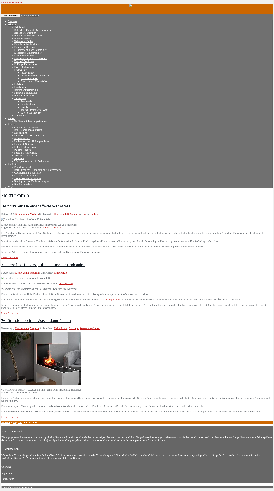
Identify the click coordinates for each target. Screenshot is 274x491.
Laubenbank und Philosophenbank (31, 141)
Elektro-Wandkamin (24, 61)
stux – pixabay (66, 283)
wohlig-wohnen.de (29, 15)
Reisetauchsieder (29, 104)
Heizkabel (19, 84)
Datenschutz (7, 479)
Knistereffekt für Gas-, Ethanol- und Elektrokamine (43, 265)
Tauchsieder (20, 98)
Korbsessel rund (22, 138)
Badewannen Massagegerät (28, 130)
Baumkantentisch (23, 167)
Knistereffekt (60, 272)
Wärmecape (20, 115)
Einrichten (13, 164)
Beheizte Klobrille (23, 41)
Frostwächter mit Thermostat (35, 75)
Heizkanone (20, 87)
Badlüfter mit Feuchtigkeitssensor (31, 121)
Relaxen (12, 124)
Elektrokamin (22, 214)
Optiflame (95, 214)
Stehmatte (19, 158)
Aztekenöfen (20, 27)
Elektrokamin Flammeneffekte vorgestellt (35, 206)
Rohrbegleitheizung (24, 95)
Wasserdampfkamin (90, 328)
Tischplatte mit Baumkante (27, 178)
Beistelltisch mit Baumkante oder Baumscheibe (37, 169)
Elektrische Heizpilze (25, 47)
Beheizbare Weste (23, 38)
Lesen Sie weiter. (9, 257)
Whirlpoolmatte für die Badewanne (31, 161)
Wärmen (12, 24)
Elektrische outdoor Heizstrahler (30, 50)
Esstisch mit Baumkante (26, 175)
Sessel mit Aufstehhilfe (25, 152)
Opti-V (85, 214)
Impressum (6, 473)
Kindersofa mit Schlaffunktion (29, 135)
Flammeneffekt (61, 214)
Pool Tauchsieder (29, 107)
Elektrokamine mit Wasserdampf (30, 58)
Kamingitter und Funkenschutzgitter (32, 181)
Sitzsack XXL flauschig (26, 155)
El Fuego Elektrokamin (26, 64)
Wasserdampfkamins (110, 299)
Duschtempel (20, 132)
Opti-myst (75, 214)
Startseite (12, 21)
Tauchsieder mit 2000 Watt (34, 110)
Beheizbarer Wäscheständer (28, 35)
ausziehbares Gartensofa (26, 127)
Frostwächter (20, 70)
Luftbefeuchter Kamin (25, 147)
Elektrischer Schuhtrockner (27, 52)
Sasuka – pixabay (52, 227)
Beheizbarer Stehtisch (25, 32)
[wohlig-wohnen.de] (137, 12)
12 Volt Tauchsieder (31, 112)
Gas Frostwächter (29, 78)
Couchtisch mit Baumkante (27, 172)
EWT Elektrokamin (24, 67)
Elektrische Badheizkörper (27, 44)
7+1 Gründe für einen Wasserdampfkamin (36, 321)
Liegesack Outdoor (23, 144)
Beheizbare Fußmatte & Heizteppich (32, 30)
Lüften (11, 118)
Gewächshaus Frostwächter (34, 81)
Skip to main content (11, 2)
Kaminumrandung (23, 184)
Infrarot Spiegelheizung (26, 90)
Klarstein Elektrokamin (25, 92)
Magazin (12, 187)
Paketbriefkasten (22, 149)
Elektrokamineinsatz (24, 55)
